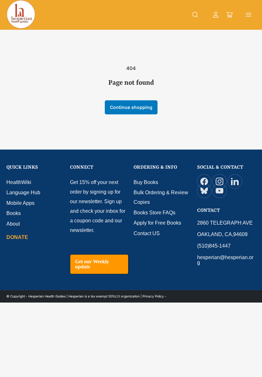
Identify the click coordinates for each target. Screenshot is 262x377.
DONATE (17, 237)
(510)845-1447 (214, 246)
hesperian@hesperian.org (225, 260)
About (13, 224)
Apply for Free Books (157, 223)
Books (13, 213)
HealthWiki (18, 182)
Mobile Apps (20, 203)
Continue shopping (131, 107)
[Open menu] (249, 15)
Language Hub (23, 192)
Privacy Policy (153, 296)
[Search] (195, 15)
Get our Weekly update (92, 264)
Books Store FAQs (154, 212)
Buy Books (146, 182)
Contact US (147, 233)
